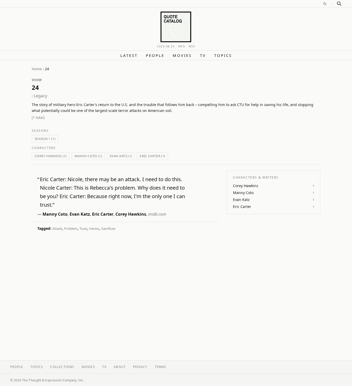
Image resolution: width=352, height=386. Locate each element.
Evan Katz (80, 214)
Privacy (140, 367)
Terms (160, 367)
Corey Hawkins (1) (51, 156)
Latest (129, 55)
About (120, 367)
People (155, 55)
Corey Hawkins (130, 214)
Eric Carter (102, 214)
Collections (62, 367)
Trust (83, 228)
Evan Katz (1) (121, 156)
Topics (223, 55)
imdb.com (157, 214)
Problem (70, 228)
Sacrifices (108, 228)
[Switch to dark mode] (325, 4)
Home (37, 68)
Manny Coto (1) (88, 156)
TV (203, 55)
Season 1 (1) (45, 138)
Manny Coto (55, 214)
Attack (57, 228)
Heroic (94, 228)
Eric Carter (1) (152, 156)
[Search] (339, 3)
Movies (182, 55)
